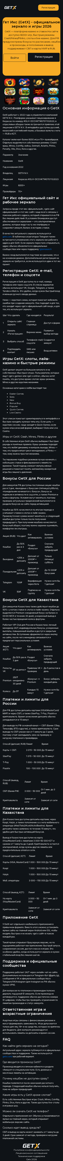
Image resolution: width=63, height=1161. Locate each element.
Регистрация (48, 7)
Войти (14, 57)
